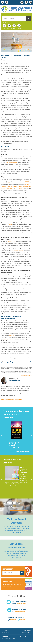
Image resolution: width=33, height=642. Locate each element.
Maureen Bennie (5, 62)
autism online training (25, 361)
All (4, 28)
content (19, 332)
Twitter (22, 619)
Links (19, 28)
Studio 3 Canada (12, 241)
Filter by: (4, 22)
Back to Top (5, 632)
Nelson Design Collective (10, 638)
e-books (10, 224)
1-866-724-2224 (19, 611)
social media (6, 332)
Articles (9, 28)
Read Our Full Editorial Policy (26, 375)
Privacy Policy (26, 632)
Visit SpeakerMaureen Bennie (16, 545)
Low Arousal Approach (17, 250)
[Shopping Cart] (26, 2)
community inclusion (6, 188)
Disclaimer (27, 630)
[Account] (22, 2)
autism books (14, 361)
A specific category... (9, 18)
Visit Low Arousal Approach (16, 521)
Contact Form (21, 603)
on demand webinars (11, 162)
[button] (16, 525)
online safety (27, 186)
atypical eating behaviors (17, 186)
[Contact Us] (30, 2)
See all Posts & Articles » (23, 495)
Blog (14, 28)
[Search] (7, 2)
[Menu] (2, 2)
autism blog (7, 361)
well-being (9, 183)
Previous (1, 435)
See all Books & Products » (23, 451)
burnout (8, 186)
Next (31, 435)
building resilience (19, 188)
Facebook (13, 619)
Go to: (4, 15)
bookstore (11, 335)
